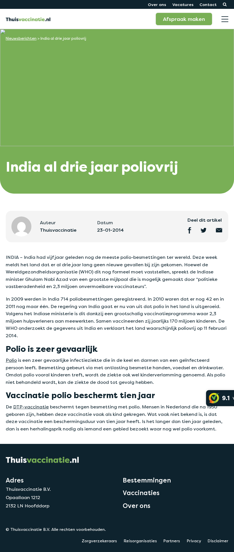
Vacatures (182, 4)
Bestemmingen (147, 480)
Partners (171, 540)
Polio (11, 360)
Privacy (194, 540)
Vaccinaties (141, 493)
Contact (208, 4)
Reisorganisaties (140, 540)
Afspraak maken (184, 18)
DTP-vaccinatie (31, 407)
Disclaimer (217, 540)
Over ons (157, 4)
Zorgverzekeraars (99, 540)
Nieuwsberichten (21, 38)
